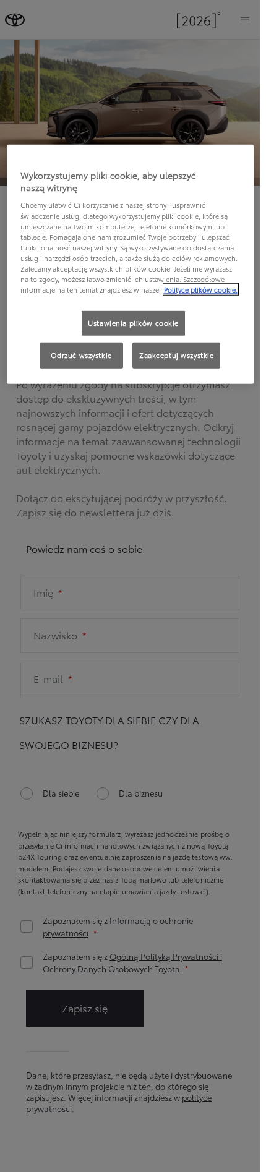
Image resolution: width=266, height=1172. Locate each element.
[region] (130, 264)
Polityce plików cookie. (201, 289)
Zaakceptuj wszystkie (176, 355)
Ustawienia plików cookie (133, 323)
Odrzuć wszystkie (81, 355)
